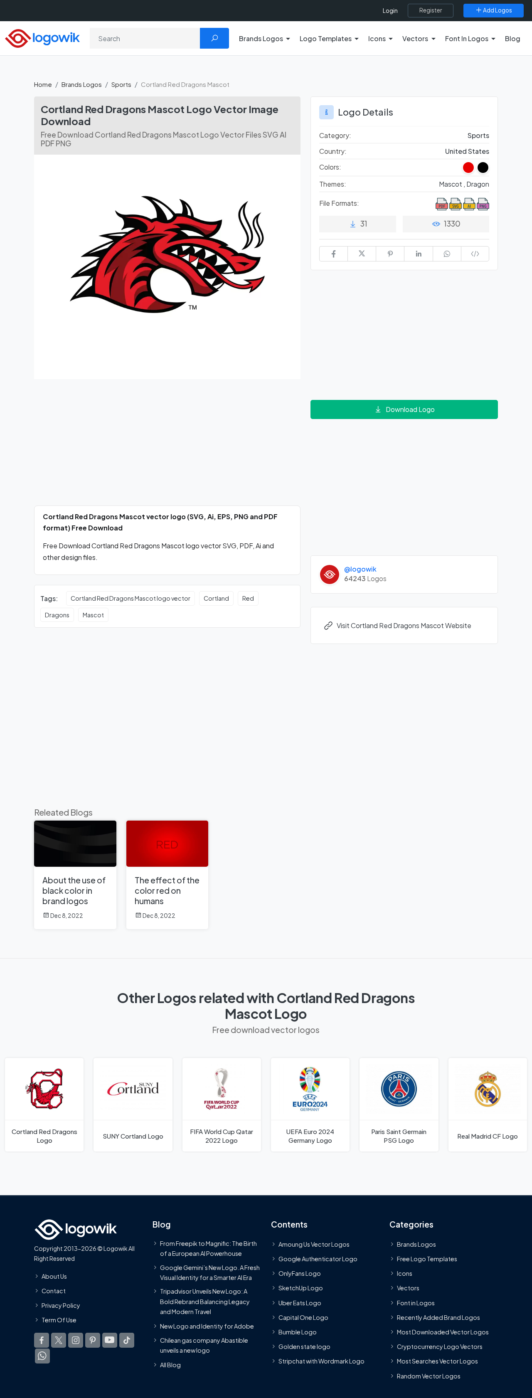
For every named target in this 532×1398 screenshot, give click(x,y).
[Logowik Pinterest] (92, 1340)
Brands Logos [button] (261, 38)
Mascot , (452, 184)
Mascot (93, 615)
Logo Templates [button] (326, 38)
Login (390, 10)
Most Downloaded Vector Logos (443, 1332)
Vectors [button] (415, 38)
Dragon (477, 184)
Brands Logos (82, 84)
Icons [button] (377, 38)
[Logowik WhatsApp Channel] (42, 1356)
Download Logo (410, 409)
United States (467, 151)
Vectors (408, 1288)
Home (43, 84)
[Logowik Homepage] (42, 37)
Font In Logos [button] (466, 38)
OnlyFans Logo (299, 1273)
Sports (121, 84)
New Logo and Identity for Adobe (207, 1326)
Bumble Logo (297, 1332)
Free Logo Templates (427, 1258)
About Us (54, 1276)
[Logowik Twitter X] (58, 1340)
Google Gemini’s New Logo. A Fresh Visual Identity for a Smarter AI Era (210, 1272)
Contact (54, 1290)
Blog (512, 38)
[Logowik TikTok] (126, 1340)
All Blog (170, 1364)
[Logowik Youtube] (109, 1340)
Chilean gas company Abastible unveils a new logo (204, 1345)
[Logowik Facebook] (41, 1340)
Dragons (57, 615)
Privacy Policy (61, 1305)
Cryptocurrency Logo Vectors (440, 1346)
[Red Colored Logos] (468, 167)
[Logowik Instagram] (75, 1340)
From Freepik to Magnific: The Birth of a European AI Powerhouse (208, 1248)
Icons (404, 1273)
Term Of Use (59, 1320)
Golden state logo (304, 1346)
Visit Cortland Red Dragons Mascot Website (404, 625)
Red (248, 598)
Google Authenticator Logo (317, 1258)
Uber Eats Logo (299, 1302)
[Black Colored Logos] (483, 167)
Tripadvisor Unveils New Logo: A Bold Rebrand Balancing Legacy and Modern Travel (205, 1301)
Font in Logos (416, 1302)
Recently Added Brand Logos (438, 1317)
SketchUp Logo (300, 1288)
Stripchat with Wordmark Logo (321, 1361)
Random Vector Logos (429, 1375)
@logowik (360, 569)
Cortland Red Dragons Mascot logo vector (130, 598)
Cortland (216, 598)
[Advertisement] (167, 447)
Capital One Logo (303, 1317)
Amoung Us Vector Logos (314, 1244)
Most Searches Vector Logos (437, 1361)
